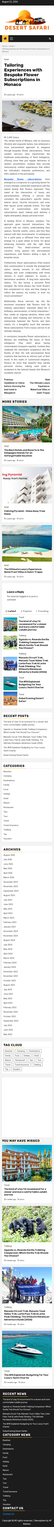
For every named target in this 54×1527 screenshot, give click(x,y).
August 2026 (9, 855)
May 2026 (7, 868)
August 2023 (9, 985)
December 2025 (10, 882)
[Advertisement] (27, 1106)
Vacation (7, 838)
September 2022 (10, 1021)
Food (5, 789)
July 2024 (7, 944)
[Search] (50, 38)
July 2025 (7, 900)
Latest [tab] (12, 611)
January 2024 (9, 967)
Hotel (6, 59)
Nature (6, 803)
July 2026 (7, 859)
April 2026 (7, 873)
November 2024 (10, 936)
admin (21, 95)
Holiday (6, 794)
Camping (7, 776)
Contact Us (8, 1514)
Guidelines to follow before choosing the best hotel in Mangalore (14, 386)
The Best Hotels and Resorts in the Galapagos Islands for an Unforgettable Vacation (24, 453)
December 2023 (10, 971)
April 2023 (7, 1003)
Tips (5, 812)
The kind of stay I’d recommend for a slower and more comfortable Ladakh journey (33, 625)
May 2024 (7, 949)
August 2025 (9, 895)
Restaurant (8, 807)
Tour (5, 816)
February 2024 (9, 962)
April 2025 (7, 913)
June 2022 (8, 1030)
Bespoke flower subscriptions (23, 179)
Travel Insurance (10, 825)
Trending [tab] (43, 611)
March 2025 (8, 918)
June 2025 (8, 904)
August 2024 (9, 940)
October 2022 (9, 1016)
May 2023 (7, 998)
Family (6, 785)
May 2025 (7, 909)
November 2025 (10, 886)
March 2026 (8, 877)
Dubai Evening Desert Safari (15, 755)
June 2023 (8, 994)
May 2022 (7, 1034)
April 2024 (7, 953)
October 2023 (9, 980)
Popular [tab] (27, 611)
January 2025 (9, 927)
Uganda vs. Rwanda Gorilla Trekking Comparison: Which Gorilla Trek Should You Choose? (34, 643)
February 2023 (9, 1007)
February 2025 (9, 922)
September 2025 (10, 891)
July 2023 (7, 989)
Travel (21, 617)
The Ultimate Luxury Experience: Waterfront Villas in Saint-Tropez (40, 386)
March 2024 (8, 958)
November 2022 (10, 1012)
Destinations (9, 780)
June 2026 (8, 864)
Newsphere (40, 1520)
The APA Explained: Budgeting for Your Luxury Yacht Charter (31, 684)
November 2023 (10, 976)
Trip (5, 834)
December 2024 (10, 931)
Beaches (7, 771)
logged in (23, 596)
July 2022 (7, 1025)
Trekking (22, 635)
